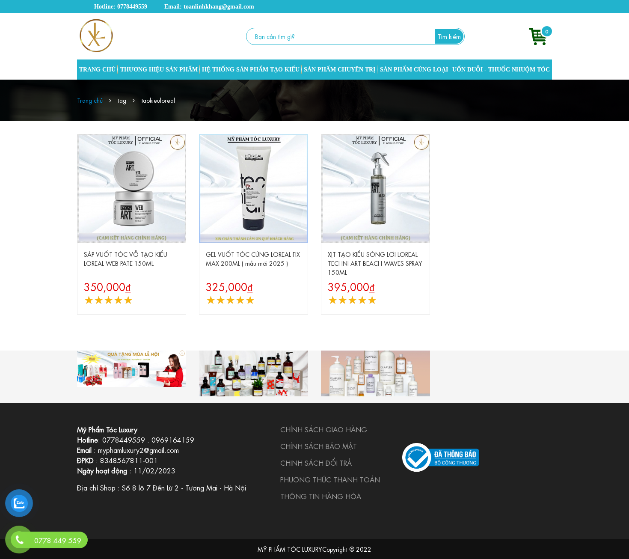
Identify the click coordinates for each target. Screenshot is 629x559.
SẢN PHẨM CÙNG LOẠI (414, 69)
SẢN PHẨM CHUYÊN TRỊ (339, 69)
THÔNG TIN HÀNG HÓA (320, 495)
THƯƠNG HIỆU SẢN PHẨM (159, 69)
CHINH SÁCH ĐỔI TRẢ (316, 462)
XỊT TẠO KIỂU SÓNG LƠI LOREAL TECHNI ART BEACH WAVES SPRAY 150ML (375, 263)
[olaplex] (375, 373)
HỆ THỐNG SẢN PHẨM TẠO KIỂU (251, 69)
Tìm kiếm (449, 36)
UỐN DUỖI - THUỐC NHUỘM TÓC (501, 69)
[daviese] (253, 373)
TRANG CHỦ (97, 69)
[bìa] (131, 369)
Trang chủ (90, 100)
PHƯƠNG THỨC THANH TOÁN (330, 479)
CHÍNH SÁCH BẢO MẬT (318, 445)
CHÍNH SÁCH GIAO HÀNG (323, 429)
